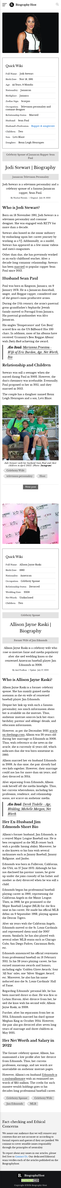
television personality (20, 476)
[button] (56, 5)
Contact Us (21, 1156)
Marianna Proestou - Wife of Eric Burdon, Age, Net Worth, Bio (33, 352)
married (19, 266)
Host (42, 476)
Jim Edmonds (15, 1103)
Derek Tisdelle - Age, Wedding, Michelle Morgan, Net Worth (29, 809)
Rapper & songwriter (43, 126)
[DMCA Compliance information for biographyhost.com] (30, 1180)
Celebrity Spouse (17, 1098)
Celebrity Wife (15, 470)
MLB (33, 1103)
